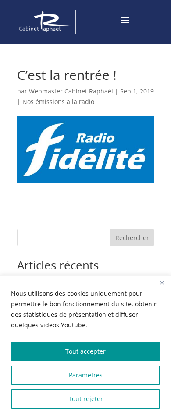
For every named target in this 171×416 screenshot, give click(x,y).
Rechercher (132, 237)
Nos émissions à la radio (58, 101)
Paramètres (86, 375)
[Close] (162, 282)
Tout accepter (85, 351)
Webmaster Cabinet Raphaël (71, 91)
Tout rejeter (85, 398)
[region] (85, 345)
